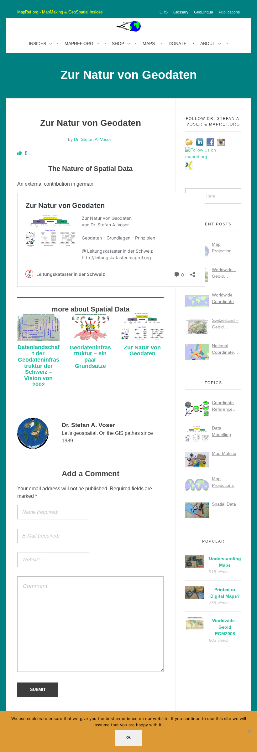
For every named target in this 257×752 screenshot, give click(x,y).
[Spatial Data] (197, 510)
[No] (249, 731)
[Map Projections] (197, 485)
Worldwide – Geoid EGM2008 (224, 273)
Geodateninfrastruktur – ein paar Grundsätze (90, 356)
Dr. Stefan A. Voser (92, 139)
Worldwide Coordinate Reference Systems (223, 298)
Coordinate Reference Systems (223, 406)
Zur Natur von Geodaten (142, 350)
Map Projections (223, 482)
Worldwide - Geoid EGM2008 (225, 627)
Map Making (224, 453)
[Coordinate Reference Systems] (197, 409)
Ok (128, 737)
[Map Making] (197, 459)
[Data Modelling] (197, 434)
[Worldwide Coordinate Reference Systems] (197, 301)
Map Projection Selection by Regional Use (225, 248)
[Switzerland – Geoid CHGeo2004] (197, 326)
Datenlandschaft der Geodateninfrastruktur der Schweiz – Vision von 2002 (39, 366)
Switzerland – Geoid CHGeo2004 (225, 324)
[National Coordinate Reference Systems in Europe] (197, 352)
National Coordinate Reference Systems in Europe (223, 349)
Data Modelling (221, 431)
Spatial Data (224, 504)
